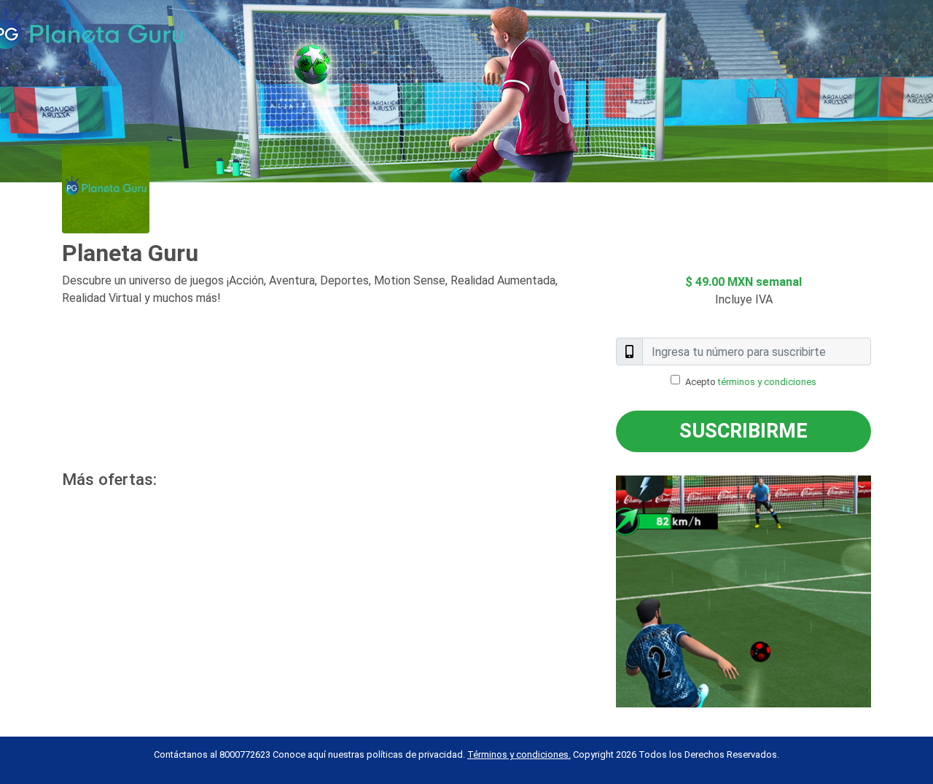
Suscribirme (743, 431)
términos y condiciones (767, 381)
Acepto (750, 381)
